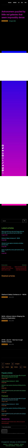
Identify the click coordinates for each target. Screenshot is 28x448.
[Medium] (12, 367)
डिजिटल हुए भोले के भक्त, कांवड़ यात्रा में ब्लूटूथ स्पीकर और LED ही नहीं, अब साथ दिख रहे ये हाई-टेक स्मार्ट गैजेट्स (13, 232)
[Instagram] (12, 364)
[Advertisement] (14, 67)
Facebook (7, 363)
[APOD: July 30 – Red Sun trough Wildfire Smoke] (14, 331)
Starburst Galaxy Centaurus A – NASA (11, 238)
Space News (4, 20)
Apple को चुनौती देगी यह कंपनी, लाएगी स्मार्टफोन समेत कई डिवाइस (13, 250)
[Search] (24, 221)
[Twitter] (21, 367)
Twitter (24, 367)
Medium (16, 367)
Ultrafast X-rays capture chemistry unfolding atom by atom (12, 244)
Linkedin (7, 367)
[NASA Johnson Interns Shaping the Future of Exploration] (14, 307)
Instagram (17, 363)
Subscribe (4, 431)
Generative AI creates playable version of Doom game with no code (7, 268)
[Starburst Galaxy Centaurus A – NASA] (14, 285)
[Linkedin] (3, 367)
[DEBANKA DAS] (5, 211)
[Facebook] (3, 364)
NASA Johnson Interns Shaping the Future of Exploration (13, 317)
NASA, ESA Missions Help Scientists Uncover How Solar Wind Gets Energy (20, 268)
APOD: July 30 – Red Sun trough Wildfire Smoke (12, 341)
